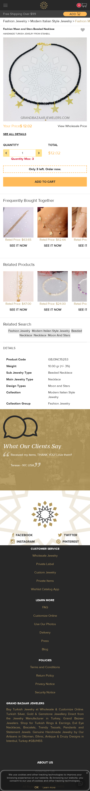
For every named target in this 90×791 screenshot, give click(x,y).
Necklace (40, 335)
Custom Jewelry (45, 572)
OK (37, 787)
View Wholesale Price (72, 126)
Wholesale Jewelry (45, 556)
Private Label (45, 564)
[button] (84, 5)
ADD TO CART (45, 182)
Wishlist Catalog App (45, 589)
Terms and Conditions (45, 667)
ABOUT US (45, 763)
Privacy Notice (45, 684)
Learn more (49, 787)
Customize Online (45, 616)
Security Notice (45, 692)
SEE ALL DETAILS (14, 134)
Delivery (45, 633)
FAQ (45, 607)
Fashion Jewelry (19, 331)
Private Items (45, 581)
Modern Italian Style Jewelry (51, 331)
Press (45, 641)
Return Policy (45, 676)
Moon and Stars (59, 335)
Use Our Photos (45, 624)
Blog (45, 649)
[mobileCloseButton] (5, 6)
